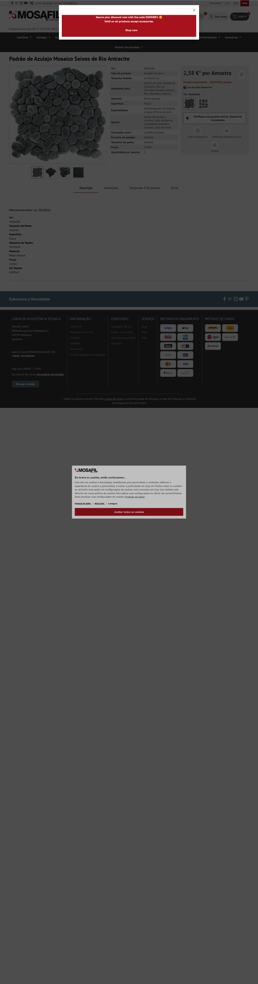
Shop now (131, 30)
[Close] (194, 10)
